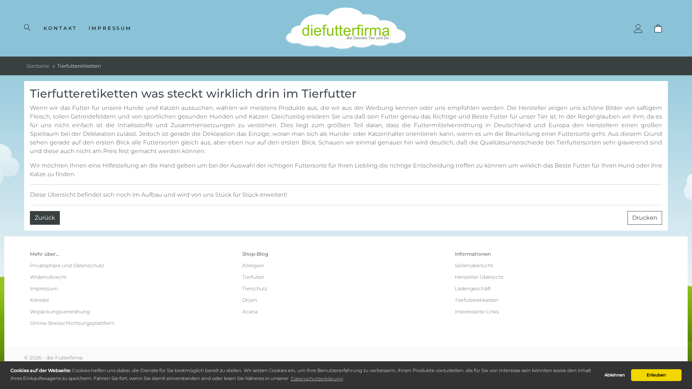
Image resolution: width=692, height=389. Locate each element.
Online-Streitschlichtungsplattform (72, 323)
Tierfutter (253, 277)
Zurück (45, 217)
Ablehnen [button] (614, 374)
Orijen (249, 300)
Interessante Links (477, 311)
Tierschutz (254, 288)
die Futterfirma (64, 358)
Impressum (110, 28)
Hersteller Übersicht (479, 277)
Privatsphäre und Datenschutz (67, 265)
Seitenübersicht (474, 265)
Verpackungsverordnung (60, 311)
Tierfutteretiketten (476, 300)
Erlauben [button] (656, 374)
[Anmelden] (638, 28)
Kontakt (60, 28)
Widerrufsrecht (48, 277)
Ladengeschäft (473, 288)
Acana (250, 311)
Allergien (253, 265)
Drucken (644, 217)
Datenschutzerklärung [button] (317, 378)
